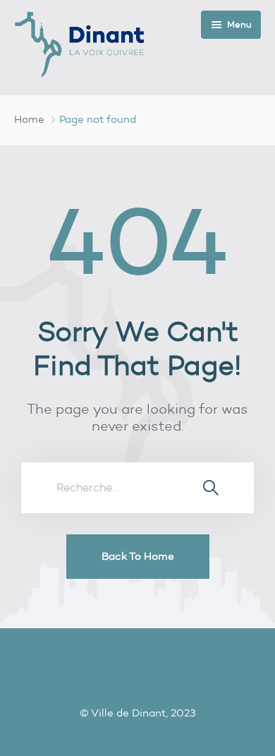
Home (29, 119)
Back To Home (138, 556)
